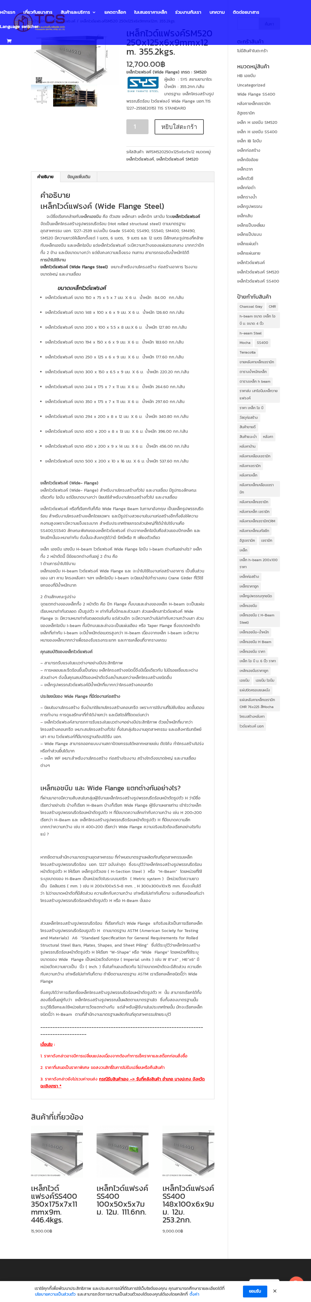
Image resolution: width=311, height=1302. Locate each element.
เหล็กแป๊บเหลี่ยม (251, 225)
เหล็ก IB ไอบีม (249, 141)
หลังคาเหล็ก (248, 475)
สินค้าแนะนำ (248, 436)
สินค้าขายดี (248, 427)
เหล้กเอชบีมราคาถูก (254, 670)
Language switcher (19, 27)
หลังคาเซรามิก (250, 466)
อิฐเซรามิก (246, 113)
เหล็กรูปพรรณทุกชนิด (256, 596)
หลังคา (268, 436)
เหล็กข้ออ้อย (247, 160)
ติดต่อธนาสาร (246, 12)
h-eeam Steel (250, 333)
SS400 (262, 342)
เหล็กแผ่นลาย (248, 253)
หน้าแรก (7, 12)
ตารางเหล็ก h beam (255, 381)
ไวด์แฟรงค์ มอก (252, 726)
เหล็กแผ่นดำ (247, 244)
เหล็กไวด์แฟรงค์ (140, 159)
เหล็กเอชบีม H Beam (255, 642)
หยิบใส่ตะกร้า (179, 127)
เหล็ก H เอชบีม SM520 (257, 122)
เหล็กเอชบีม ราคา (252, 651)
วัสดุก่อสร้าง (249, 417)
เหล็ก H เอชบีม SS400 (257, 132)
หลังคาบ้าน (247, 446)
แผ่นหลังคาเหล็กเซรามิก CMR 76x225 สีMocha (257, 703)
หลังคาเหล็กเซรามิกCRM (257, 521)
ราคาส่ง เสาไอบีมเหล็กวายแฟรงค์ (259, 394)
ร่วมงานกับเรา (188, 12)
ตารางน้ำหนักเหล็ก (253, 372)
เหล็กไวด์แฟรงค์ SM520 (177, 159)
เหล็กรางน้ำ (247, 197)
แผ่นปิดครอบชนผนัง (255, 690)
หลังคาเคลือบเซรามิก (255, 456)
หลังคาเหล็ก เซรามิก (254, 511)
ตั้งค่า (194, 1294)
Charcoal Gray (251, 306)
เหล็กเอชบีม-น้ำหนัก (254, 632)
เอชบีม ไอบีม (265, 680)
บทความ (217, 12)
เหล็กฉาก (245, 169)
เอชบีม (244, 680)
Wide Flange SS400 (256, 94)
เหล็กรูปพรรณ (249, 206)
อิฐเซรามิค (247, 540)
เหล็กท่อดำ (246, 188)
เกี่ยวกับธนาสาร (38, 12)
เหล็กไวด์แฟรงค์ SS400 (258, 281)
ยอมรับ (255, 1291)
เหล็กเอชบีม (91, 216)
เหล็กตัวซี (245, 178)
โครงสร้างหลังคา (252, 716)
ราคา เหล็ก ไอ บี (251, 408)
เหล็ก (243, 550)
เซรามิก (266, 540)
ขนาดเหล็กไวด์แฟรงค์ (81, 288)
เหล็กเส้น (244, 216)
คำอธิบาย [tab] (45, 177)
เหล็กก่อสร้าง (248, 150)
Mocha (245, 342)
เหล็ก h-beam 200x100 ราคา (259, 563)
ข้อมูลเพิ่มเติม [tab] (78, 177)
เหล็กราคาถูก (249, 586)
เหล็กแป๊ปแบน (249, 234)
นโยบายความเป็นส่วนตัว (55, 1294)
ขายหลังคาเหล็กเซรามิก (257, 362)
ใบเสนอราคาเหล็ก (150, 12)
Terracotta (248, 352)
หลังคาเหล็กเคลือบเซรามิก (257, 488)
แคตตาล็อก (115, 12)
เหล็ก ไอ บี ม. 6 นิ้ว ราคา (258, 661)
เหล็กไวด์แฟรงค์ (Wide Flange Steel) (102, 206)
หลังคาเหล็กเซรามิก (254, 103)
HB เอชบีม (246, 76)
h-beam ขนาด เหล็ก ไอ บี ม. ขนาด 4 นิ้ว (257, 320)
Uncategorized (251, 85)
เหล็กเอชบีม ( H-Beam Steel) (257, 618)
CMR (272, 306)
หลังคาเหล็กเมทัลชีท (254, 531)
